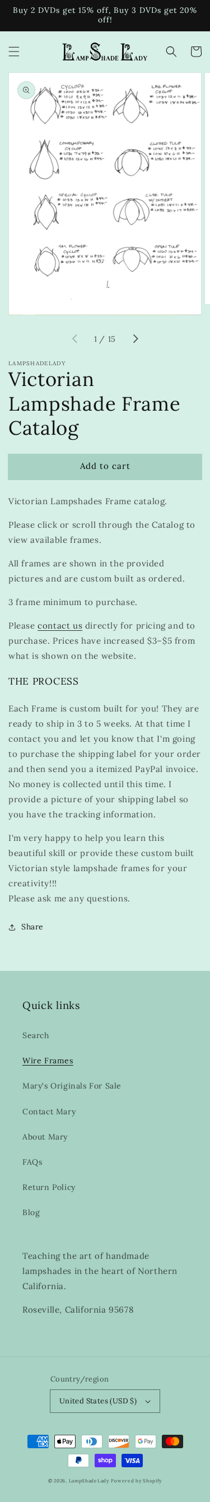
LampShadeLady (89, 1481)
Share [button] (32, 927)
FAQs (32, 1162)
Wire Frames (47, 1060)
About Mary (45, 1137)
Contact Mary (49, 1111)
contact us (60, 625)
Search (35, 1035)
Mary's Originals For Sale (72, 1086)
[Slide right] (135, 339)
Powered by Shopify (136, 1481)
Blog (31, 1212)
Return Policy (49, 1187)
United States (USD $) (98, 1401)
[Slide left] (75, 339)
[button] (14, 51)
